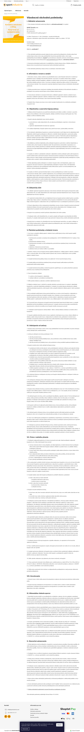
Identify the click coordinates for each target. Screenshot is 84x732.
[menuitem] (8, 10)
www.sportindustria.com (35, 45)
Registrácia (76, 1)
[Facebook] (5, 716)
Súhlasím (59, 724)
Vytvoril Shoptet (76, 730)
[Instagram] (9, 716)
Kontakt (32, 715)
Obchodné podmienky (18, 1)
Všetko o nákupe (7, 1)
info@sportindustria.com (13, 709)
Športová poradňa (34, 717)
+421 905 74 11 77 (12, 712)
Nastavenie (25, 728)
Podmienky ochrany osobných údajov (39, 713)
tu (46, 725)
